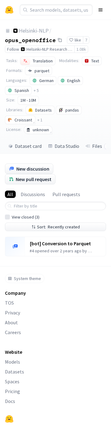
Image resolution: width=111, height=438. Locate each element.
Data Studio (67, 146)
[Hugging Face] (9, 419)
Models (12, 362)
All (10, 194)
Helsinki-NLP (34, 30)
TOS (9, 303)
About (11, 322)
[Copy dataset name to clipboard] (60, 40)
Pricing (12, 391)
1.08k (81, 49)
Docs (10, 401)
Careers (13, 332)
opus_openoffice (30, 39)
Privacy (12, 313)
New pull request (33, 179)
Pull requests (66, 194)
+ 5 (36, 90)
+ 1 (40, 120)
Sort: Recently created (58, 227)
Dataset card (28, 146)
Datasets (14, 372)
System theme (27, 278)
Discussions (33, 194)
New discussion (32, 169)
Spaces (12, 381)
